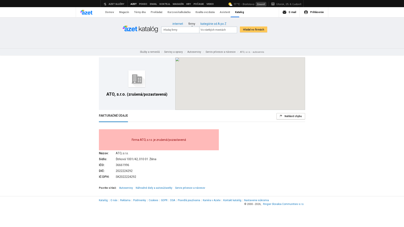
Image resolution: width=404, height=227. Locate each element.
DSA (172, 200)
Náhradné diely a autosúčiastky (154, 187)
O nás (113, 200)
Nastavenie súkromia (256, 200)
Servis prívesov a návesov (190, 187)
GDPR (164, 200)
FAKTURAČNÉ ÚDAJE (113, 115)
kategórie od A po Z (213, 23)
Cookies (153, 200)
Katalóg (103, 200)
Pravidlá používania (189, 200)
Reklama (125, 200)
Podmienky (139, 200)
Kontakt (232, 200)
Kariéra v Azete (212, 200)
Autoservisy (126, 187)
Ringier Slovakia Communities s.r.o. (283, 204)
